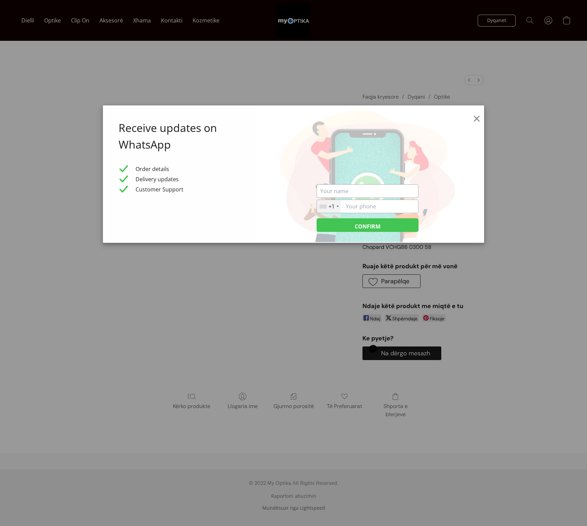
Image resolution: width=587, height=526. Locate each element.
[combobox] (329, 206)
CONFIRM (367, 226)
